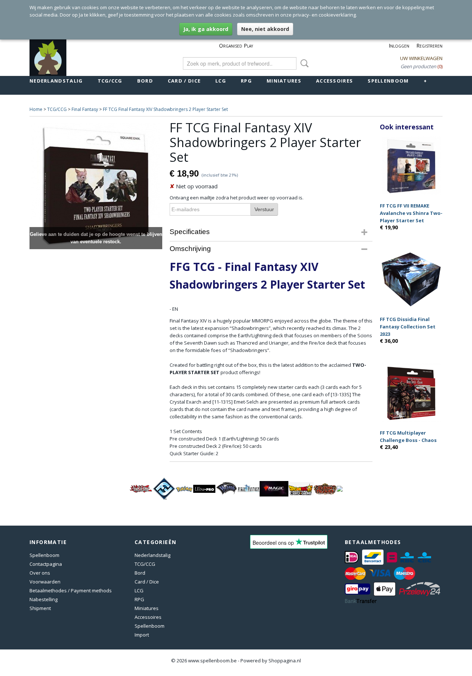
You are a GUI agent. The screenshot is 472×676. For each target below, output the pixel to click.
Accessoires (334, 80)
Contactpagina (46, 564)
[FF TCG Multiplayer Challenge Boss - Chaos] (411, 392)
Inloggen (399, 45)
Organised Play (236, 45)
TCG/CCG (110, 80)
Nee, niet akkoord (265, 28)
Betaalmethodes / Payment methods (71, 590)
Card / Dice (184, 80)
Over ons (40, 572)
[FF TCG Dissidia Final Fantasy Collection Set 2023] (411, 279)
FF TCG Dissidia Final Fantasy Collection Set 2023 (407, 326)
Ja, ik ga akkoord (205, 28)
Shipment (40, 608)
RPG (246, 80)
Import (142, 634)
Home (36, 109)
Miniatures (284, 80)
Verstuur (264, 209)
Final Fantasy (85, 109)
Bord (145, 80)
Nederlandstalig (56, 80)
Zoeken (303, 63)
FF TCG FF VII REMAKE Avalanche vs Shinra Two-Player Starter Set (411, 213)
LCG (220, 80)
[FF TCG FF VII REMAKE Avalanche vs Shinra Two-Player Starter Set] (411, 165)
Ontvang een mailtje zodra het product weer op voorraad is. (236, 197)
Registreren (429, 45)
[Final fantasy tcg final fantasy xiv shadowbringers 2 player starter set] (96, 184)
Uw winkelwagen (421, 58)
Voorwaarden (45, 581)
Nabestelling (44, 599)
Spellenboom (388, 80)
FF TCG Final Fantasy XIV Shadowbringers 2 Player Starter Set (165, 109)
